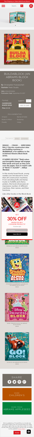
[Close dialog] (30, 199)
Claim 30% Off (17, 234)
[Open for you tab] (29, 432)
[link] (17, 205)
